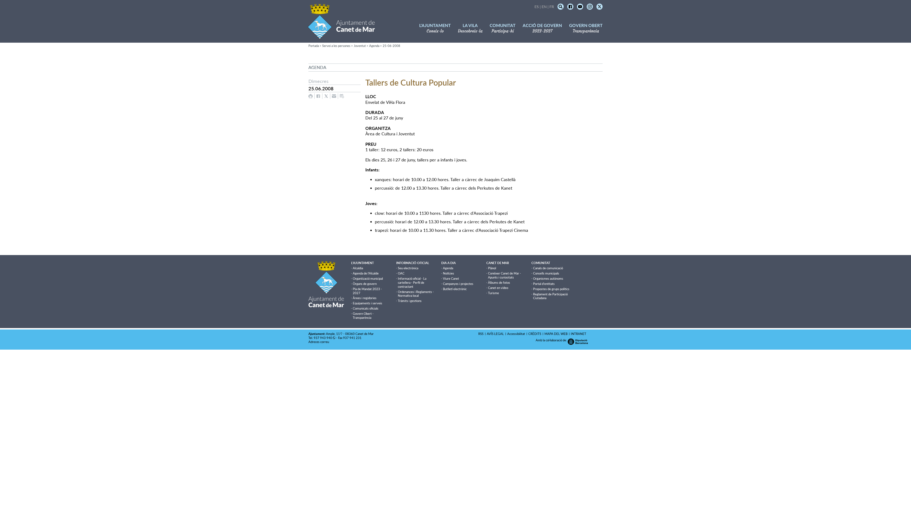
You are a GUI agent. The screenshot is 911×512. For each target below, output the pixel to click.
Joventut (360, 46)
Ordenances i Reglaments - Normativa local (416, 294)
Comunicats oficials (365, 308)
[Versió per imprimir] (310, 96)
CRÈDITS (534, 334)
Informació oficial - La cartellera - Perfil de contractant (412, 282)
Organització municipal (368, 278)
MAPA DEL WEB (555, 334)
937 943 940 (323, 338)
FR (551, 6)
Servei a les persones (336, 46)
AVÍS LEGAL (495, 334)
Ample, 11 (333, 334)
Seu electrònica (408, 268)
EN (544, 6)
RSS (480, 334)
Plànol (492, 268)
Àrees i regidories (364, 298)
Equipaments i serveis (367, 303)
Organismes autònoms (548, 278)
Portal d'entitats (544, 284)
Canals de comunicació (548, 268)
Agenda (374, 46)
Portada (313, 46)
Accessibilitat (516, 334)
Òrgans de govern (365, 284)
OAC (401, 273)
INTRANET (578, 334)
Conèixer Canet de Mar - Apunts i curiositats (504, 275)
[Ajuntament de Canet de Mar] (341, 36)
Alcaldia (358, 268)
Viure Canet (451, 278)
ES (537, 6)
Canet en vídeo (498, 288)
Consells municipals (546, 273)
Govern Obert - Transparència (363, 316)
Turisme (493, 293)
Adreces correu (319, 342)
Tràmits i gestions (410, 301)
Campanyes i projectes (458, 284)
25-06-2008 (391, 46)
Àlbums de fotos (499, 282)
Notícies (448, 273)
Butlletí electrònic (455, 289)
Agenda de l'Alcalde (366, 273)
